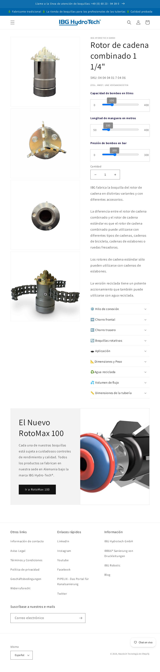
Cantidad (95, 166)
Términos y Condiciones (26, 560)
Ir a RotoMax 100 (37, 489)
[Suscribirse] (80, 618)
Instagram (64, 551)
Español (19, 655)
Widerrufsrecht (20, 588)
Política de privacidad (24, 569)
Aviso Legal (18, 551)
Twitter (62, 593)
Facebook (63, 569)
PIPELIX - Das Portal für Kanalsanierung (73, 581)
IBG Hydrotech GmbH (118, 541)
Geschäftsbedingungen (25, 579)
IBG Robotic (112, 565)
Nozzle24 (122, 653)
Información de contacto (27, 541)
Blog (107, 575)
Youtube (63, 560)
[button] (12, 22)
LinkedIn (63, 541)
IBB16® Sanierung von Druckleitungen (118, 553)
